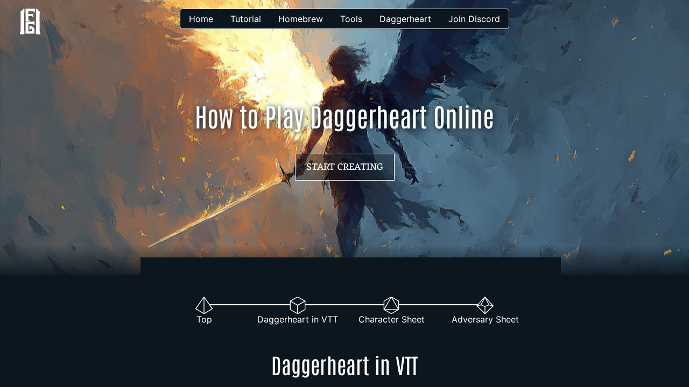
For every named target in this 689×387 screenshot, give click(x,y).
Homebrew (300, 18)
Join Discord (474, 18)
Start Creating (344, 167)
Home (201, 18)
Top (204, 319)
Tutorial (245, 18)
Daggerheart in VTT (297, 319)
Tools (351, 18)
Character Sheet (391, 319)
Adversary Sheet (485, 319)
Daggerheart (405, 18)
